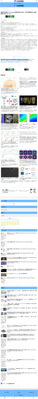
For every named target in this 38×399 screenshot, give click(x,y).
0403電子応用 (3, 59)
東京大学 (20, 60)
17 (4, 223)
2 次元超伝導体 (32, 59)
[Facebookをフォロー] (28, 69)
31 (4, 225)
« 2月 (1, 227)
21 (15, 223)
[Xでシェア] (7, 16)
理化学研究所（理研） (29, 60)
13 (12, 222)
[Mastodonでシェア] (15, 291)
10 (4, 222)
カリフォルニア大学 (4, 60)
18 (7, 223)
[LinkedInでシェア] (23, 296)
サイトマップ (19, 393)
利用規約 (19, 392)
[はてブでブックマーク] (32, 294)
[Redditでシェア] (23, 294)
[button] (13, 16)
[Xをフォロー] (25, 69)
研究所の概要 (7, 392)
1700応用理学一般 (20, 59)
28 (15, 224)
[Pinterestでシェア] (15, 296)
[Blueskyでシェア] (23, 291)
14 (15, 222)
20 (12, 223)
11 (7, 222)
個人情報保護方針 (31, 392)
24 (4, 224)
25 (7, 224)
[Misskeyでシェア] (32, 291)
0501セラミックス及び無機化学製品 (11, 59)
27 (12, 224)
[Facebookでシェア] (9, 16)
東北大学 (24, 60)
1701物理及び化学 (26, 59)
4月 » (3, 227)
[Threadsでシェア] (15, 294)
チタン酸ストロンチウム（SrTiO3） (12, 60)
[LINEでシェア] (11, 16)
